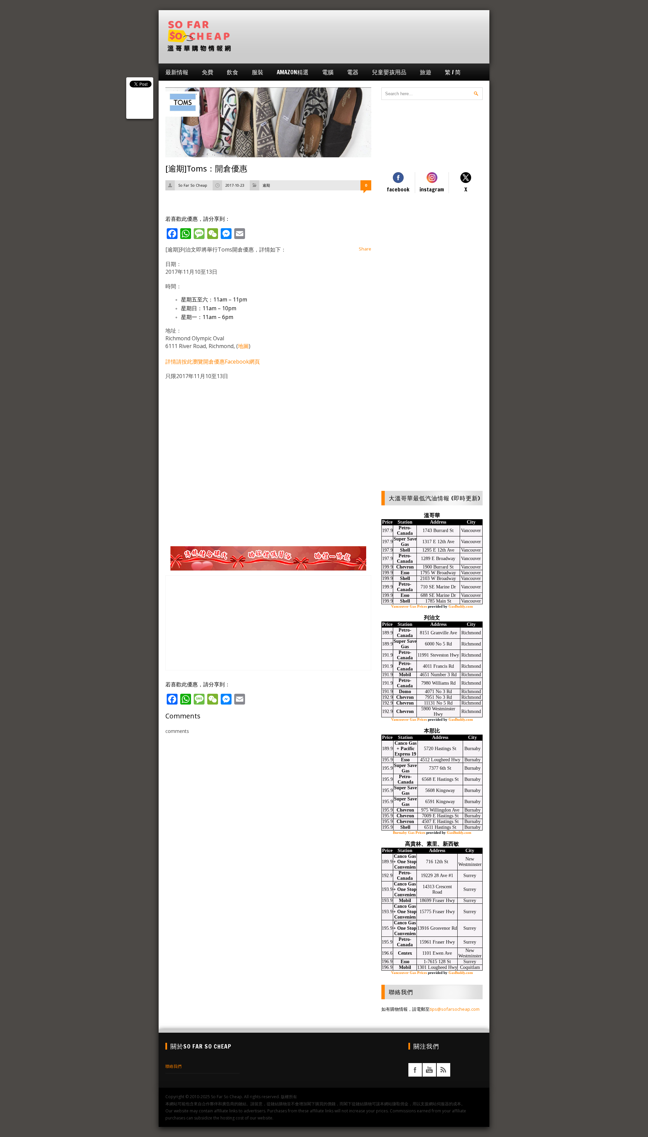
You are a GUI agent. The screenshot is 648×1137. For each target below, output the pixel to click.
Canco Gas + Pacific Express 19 (405, 749)
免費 (207, 72)
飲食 (232, 72)
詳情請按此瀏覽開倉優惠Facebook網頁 (212, 361)
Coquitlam (470, 967)
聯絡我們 (173, 1066)
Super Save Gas (405, 541)
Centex (405, 953)
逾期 (266, 185)
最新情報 (176, 72)
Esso (405, 572)
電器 (352, 72)
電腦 (327, 72)
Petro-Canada (405, 530)
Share (365, 249)
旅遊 (425, 72)
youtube (429, 1070)
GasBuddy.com (461, 606)
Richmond (471, 632)
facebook (415, 1070)
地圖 (243, 346)
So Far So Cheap (192, 185)
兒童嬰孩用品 (389, 72)
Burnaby (472, 748)
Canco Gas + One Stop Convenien (404, 862)
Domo (405, 691)
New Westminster (470, 861)
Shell (405, 550)
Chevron (405, 567)
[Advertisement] (360, 36)
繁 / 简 (453, 72)
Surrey (469, 875)
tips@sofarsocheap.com (455, 1009)
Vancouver (471, 530)
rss (443, 1070)
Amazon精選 (292, 72)
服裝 (257, 72)
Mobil (405, 674)
